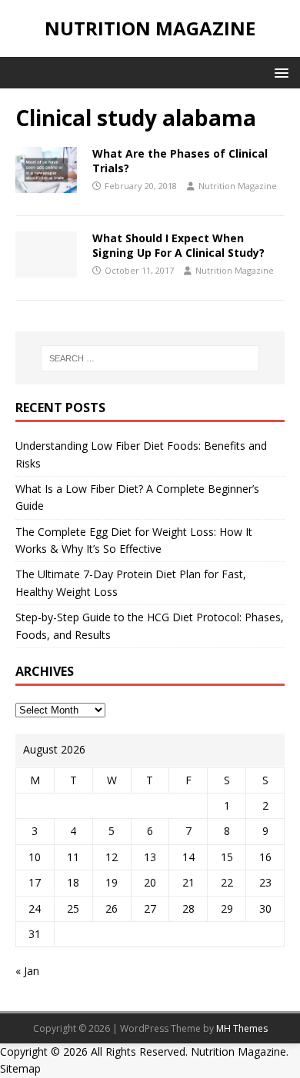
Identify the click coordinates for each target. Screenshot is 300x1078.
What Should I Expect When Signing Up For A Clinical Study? (178, 245)
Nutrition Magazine (237, 185)
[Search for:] (150, 358)
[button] (279, 72)
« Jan (27, 970)
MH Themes (242, 1028)
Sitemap (20, 1068)
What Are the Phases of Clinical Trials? (180, 160)
